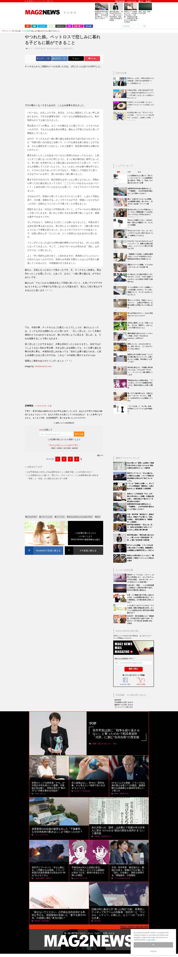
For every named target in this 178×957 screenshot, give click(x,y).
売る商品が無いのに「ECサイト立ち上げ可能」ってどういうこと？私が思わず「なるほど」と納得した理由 (140, 115)
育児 (98, 517)
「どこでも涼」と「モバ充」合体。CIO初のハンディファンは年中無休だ (140, 408)
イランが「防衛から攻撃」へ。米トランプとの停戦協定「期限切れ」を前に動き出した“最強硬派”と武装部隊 (140, 486)
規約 (41, 430)
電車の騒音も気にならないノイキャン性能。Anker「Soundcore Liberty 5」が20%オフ (140, 335)
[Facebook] (64, 12)
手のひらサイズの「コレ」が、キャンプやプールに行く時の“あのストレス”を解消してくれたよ (141, 233)
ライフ (30, 48)
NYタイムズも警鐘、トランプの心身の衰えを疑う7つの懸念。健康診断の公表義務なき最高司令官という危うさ (140, 547)
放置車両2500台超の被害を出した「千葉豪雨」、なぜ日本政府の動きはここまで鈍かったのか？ (102, 15)
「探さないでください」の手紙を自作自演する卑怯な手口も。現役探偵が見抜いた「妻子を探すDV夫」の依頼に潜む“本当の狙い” (59, 915)
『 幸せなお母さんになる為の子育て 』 (64, 445)
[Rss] (71, 12)
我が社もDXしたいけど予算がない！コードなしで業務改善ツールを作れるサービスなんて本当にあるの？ (140, 212)
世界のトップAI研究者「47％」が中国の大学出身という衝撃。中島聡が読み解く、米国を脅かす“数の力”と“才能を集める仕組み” (131, 17)
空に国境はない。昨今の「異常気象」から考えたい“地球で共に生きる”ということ (88, 785)
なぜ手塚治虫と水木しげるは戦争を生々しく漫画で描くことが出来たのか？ (60, 472)
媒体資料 (117, 700)
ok (153, 945)
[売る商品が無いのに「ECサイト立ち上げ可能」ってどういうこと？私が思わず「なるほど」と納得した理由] (120, 120)
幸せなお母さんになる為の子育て (61, 48)
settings (153, 951)
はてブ (57, 58)
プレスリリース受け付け (123, 707)
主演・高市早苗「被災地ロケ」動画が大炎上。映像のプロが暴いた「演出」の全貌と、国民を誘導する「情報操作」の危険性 (128, 871)
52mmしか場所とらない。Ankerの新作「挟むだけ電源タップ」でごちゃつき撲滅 (140, 222)
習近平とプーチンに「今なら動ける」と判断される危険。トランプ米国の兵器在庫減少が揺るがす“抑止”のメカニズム (48, 871)
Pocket (93, 58)
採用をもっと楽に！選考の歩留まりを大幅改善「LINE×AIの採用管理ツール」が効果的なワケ (140, 80)
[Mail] (74, 12)
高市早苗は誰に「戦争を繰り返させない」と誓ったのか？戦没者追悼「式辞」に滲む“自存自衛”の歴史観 (116, 16)
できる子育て (32, 517)
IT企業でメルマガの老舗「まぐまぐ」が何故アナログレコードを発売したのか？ (140, 104)
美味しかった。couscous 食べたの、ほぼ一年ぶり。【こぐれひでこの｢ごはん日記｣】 (140, 346)
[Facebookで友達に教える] (44, 547)
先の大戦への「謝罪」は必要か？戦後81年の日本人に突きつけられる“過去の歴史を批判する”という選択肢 (140, 465)
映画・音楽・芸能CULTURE (144, 12)
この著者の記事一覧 (42, 406)
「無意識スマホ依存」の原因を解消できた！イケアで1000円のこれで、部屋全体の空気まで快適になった (140, 256)
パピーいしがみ (46, 517)
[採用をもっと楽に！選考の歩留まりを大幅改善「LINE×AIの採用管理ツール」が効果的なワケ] (120, 85)
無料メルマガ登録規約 (121, 658)
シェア (41, 58)
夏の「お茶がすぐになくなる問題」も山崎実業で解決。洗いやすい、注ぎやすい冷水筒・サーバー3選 (140, 201)
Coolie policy (151, 940)
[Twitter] (68, 12)
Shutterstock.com (43, 366)
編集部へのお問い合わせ (123, 705)
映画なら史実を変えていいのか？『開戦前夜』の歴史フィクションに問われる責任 (140, 558)
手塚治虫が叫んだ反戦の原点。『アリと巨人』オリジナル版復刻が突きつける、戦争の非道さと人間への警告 (88, 871)
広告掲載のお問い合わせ (123, 702)
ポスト (77, 59)
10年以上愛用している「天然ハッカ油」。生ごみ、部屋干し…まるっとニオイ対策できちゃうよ (140, 325)
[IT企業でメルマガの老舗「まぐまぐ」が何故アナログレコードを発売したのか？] (120, 109)
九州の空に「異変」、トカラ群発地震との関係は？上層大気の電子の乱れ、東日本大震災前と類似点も (140, 587)
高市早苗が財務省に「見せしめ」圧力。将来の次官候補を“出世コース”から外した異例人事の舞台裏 (139, 527)
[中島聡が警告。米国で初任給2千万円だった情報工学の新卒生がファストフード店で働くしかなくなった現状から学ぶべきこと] (120, 97)
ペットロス (60, 517)
